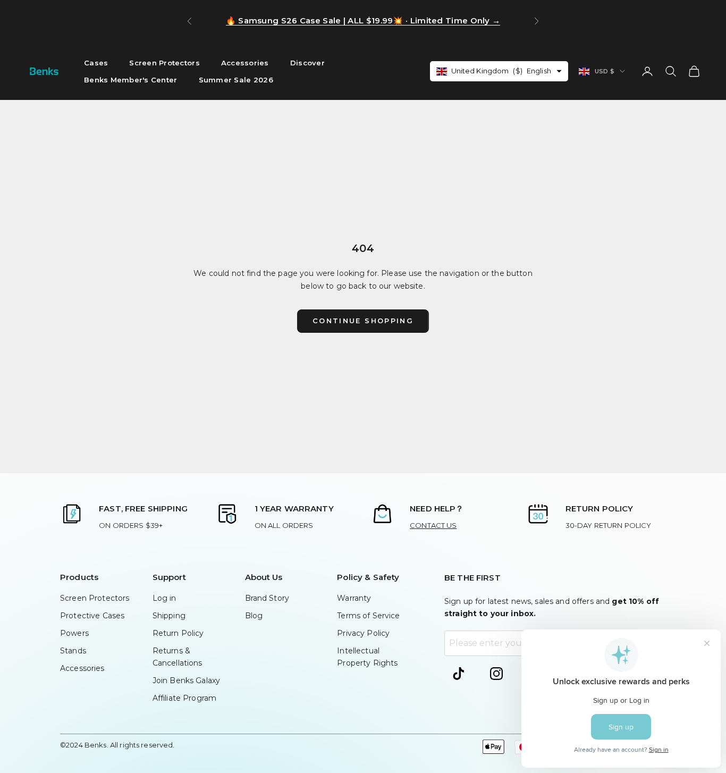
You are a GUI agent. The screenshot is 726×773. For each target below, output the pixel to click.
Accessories (245, 62)
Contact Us (433, 525)
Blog (254, 615)
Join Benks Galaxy (186, 680)
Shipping (169, 615)
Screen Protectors (164, 62)
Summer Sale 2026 (236, 79)
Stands (73, 651)
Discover (307, 62)
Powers (74, 633)
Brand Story (267, 598)
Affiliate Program (184, 698)
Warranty (354, 598)
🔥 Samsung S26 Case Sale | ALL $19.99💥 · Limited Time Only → (363, 20)
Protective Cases (92, 615)
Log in (164, 598)
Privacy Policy (363, 633)
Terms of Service (368, 615)
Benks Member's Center (131, 79)
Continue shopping (363, 320)
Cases (96, 62)
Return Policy (178, 633)
